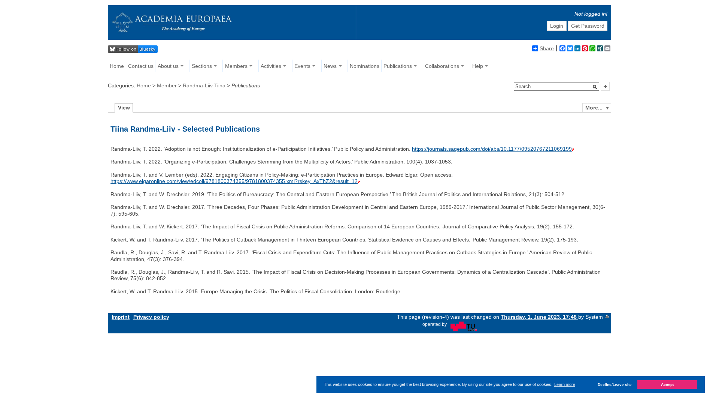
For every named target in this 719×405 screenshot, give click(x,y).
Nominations (364, 66)
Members (236, 66)
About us (168, 66)
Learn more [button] (564, 384)
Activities (271, 66)
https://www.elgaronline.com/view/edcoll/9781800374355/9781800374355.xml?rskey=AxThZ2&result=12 (234, 181)
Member (167, 85)
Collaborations (442, 66)
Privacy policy (151, 317)
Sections (202, 66)
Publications (397, 66)
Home (117, 66)
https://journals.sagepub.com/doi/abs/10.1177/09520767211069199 (492, 149)
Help (477, 66)
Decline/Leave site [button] (615, 384)
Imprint (121, 317)
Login (556, 26)
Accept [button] (667, 384)
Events (302, 66)
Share (547, 48)
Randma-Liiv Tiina (204, 85)
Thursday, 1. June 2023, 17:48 (539, 317)
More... (594, 108)
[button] (595, 87)
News (330, 66)
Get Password (587, 26)
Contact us (141, 66)
